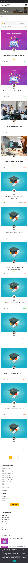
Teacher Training (8, 477)
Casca (6, 490)
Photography (7, 475)
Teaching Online (8, 479)
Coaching (7, 468)
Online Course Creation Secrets (14, 232)
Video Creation (8, 484)
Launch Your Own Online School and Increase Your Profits (14, 268)
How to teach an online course (14, 126)
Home (2, 16)
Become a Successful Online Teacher (14, 444)
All (5, 496)
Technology (7, 482)
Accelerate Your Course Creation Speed (14, 338)
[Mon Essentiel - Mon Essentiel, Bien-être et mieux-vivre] (5, 5)
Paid (6, 500)
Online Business (8, 471)
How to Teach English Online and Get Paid (14, 409)
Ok (14, 561)
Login (26, 1)
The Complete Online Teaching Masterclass (14, 197)
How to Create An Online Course (14, 161)
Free (6, 498)
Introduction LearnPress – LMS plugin (14, 91)
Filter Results (14, 504)
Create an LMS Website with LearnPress (14, 55)
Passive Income (8, 473)
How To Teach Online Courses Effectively (14, 302)
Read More (14, 40)
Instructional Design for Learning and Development (14, 374)
